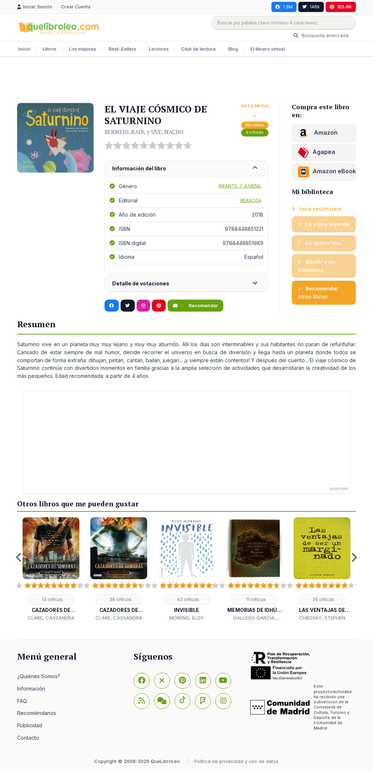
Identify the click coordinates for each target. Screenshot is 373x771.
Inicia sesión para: (320, 209)
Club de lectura (198, 49)
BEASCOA (251, 200)
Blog (233, 49)
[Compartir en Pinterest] (159, 306)
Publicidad (29, 725)
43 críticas (187, 599)
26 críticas (322, 599)
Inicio (24, 49)
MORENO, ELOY (186, 618)
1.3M (287, 6)
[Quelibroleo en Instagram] (143, 306)
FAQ (22, 701)
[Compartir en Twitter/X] (128, 306)
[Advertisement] (186, 80)
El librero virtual (267, 49)
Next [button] (354, 557)
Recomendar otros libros (318, 292)
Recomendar (203, 305)
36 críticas (119, 599)
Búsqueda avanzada (324, 35)
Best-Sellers (122, 49)
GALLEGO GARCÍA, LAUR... (254, 618)
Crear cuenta (75, 6)
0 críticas (254, 132)
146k (315, 6)
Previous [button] (19, 557)
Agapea (324, 151)
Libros (49, 49)
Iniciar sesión (38, 6)
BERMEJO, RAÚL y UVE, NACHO (144, 131)
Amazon (325, 132)
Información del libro (139, 168)
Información (31, 688)
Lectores (159, 49)
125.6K (344, 6)
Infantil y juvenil (240, 186)
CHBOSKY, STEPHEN (322, 618)
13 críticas (52, 599)
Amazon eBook (334, 171)
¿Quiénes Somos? (38, 676)
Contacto (28, 738)
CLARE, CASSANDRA (51, 618)
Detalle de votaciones (140, 283)
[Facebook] (142, 681)
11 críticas (255, 599)
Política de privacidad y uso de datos (236, 761)
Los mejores (82, 49)
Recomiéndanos (36, 713)
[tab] (186, 169)
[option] (51, 569)
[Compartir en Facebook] (112, 306)
